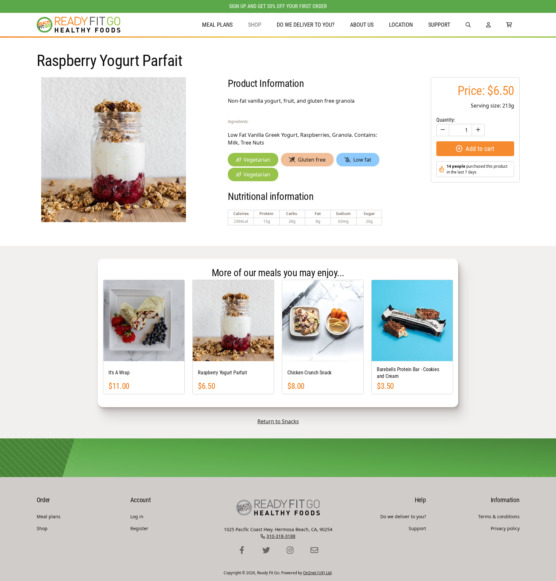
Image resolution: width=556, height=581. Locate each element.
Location (401, 24)
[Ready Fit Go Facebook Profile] (242, 550)
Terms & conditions (499, 516)
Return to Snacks (278, 421)
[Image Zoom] (114, 149)
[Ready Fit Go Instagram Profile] (290, 550)
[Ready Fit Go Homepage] (78, 25)
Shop (254, 24)
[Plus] (478, 130)
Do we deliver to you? (306, 24)
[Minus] (442, 130)
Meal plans (217, 24)
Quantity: (445, 120)
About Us (362, 24)
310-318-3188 (280, 536)
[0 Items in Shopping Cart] (509, 24)
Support (439, 24)
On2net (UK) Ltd (317, 573)
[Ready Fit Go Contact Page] (314, 550)
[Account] (488, 24)
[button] (468, 24)
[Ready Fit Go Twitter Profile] (266, 550)
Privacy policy (505, 528)
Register (139, 528)
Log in (137, 516)
